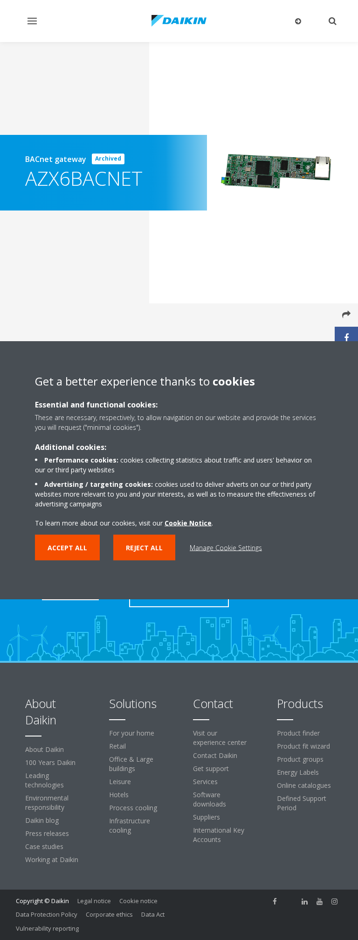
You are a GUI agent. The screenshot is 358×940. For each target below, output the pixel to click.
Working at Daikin (51, 859)
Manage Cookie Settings (226, 547)
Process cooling (133, 807)
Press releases (47, 833)
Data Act (153, 914)
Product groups (300, 759)
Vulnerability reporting (47, 928)
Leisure (120, 781)
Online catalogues (304, 785)
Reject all (144, 547)
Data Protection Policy (46, 914)
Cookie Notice (188, 523)
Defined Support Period (301, 803)
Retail (117, 746)
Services (205, 781)
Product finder (298, 733)
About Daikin (44, 749)
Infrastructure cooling (129, 825)
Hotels (119, 794)
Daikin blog (42, 820)
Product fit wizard (303, 746)
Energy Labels (298, 772)
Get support (211, 768)
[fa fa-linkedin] (304, 901)
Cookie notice (138, 901)
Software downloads (209, 799)
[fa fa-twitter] (289, 901)
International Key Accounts (218, 835)
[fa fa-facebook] (275, 901)
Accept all (67, 547)
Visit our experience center (220, 738)
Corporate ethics (109, 914)
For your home (131, 733)
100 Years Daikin (50, 762)
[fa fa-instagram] (334, 901)
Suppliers (206, 817)
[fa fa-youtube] (319, 901)
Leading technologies (44, 780)
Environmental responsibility (47, 802)
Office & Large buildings (131, 764)
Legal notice (94, 901)
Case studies (44, 846)
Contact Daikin (215, 755)
